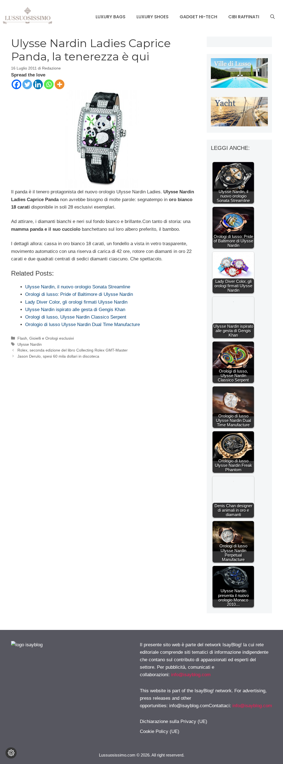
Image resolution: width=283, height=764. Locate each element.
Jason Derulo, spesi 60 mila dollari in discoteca (58, 356)
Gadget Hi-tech (198, 17)
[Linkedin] (38, 84)
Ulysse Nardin (29, 344)
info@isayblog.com (191, 674)
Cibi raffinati (243, 17)
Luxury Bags (110, 17)
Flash (22, 338)
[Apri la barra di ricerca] (272, 17)
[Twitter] (27, 84)
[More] (59, 84)
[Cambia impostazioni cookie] (11, 752)
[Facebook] (16, 84)
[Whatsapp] (49, 84)
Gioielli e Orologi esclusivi (51, 338)
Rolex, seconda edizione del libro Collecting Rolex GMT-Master (72, 350)
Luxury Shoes (153, 17)
